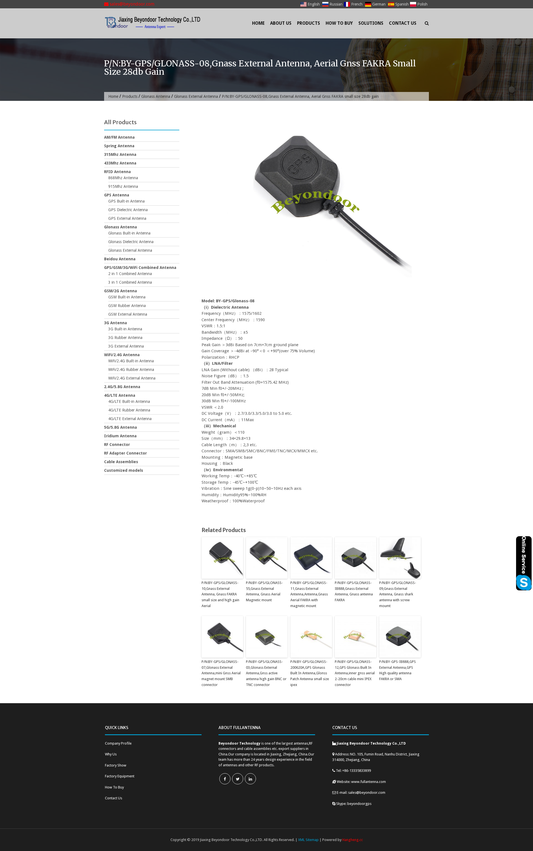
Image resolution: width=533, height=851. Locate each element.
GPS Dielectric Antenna (128, 210)
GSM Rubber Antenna (127, 305)
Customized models (123, 470)
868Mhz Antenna (123, 178)
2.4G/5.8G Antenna (122, 387)
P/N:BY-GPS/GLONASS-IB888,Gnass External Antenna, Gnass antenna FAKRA (354, 591)
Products (308, 23)
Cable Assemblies (121, 462)
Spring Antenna (119, 146)
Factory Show (115, 765)
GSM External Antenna (127, 314)
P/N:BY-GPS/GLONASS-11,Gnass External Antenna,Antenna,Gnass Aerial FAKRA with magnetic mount (309, 594)
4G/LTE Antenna (119, 395)
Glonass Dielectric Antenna (131, 241)
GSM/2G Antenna (120, 291)
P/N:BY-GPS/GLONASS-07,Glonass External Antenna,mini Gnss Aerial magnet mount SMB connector (221, 673)
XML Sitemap (308, 840)
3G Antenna (115, 323)
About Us (280, 23)
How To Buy (339, 23)
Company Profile (118, 743)
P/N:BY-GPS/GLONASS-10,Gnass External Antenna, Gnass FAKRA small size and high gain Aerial (220, 594)
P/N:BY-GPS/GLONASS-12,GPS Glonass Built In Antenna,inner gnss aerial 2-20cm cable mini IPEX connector (355, 673)
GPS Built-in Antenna (126, 201)
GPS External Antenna (127, 218)
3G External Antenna (126, 346)
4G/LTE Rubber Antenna (129, 410)
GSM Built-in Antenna (126, 297)
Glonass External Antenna (196, 96)
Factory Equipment (119, 776)
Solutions (370, 23)
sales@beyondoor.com (131, 4)
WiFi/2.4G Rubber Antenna (131, 369)
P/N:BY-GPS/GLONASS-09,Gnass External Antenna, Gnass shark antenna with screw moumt (397, 594)
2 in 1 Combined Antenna (130, 273)
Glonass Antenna (155, 96)
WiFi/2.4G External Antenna (131, 378)
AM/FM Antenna (119, 137)
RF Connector (117, 444)
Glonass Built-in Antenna (129, 233)
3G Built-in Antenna (125, 329)
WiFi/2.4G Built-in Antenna (131, 361)
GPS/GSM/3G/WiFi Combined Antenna (140, 267)
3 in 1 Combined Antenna (130, 282)
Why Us (111, 754)
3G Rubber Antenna (125, 337)
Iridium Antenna (120, 436)
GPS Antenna (116, 195)
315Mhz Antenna (120, 154)
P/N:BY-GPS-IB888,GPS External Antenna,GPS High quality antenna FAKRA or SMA (397, 670)
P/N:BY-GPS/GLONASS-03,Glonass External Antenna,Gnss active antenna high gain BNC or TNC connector (266, 673)
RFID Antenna (117, 171)
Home (258, 23)
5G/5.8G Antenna (120, 427)
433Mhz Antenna (120, 163)
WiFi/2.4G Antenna (122, 355)
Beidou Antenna (119, 259)
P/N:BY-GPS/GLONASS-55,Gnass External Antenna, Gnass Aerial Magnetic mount (264, 591)
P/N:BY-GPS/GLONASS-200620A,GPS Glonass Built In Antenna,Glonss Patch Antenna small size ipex (309, 673)
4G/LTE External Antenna (130, 418)
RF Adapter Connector (125, 453)
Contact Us (402, 23)
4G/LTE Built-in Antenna (129, 401)
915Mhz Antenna (123, 186)
